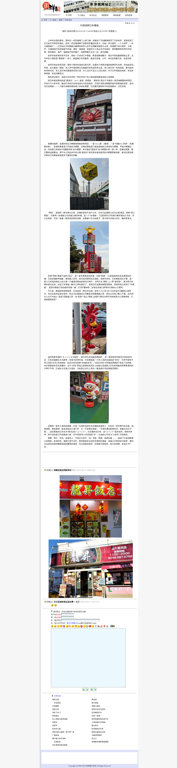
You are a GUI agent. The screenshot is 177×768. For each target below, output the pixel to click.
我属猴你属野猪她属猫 (100, 742)
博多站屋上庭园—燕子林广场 (63, 732)
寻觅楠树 (55, 706)
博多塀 (94, 699)
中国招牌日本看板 (98, 722)
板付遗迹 (95, 703)
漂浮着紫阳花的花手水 (100, 719)
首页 (45, 20)
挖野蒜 (54, 722)
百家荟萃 (105, 15)
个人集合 (81, 15)
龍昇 (60, 20)
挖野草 (54, 725)
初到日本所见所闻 (98, 709)
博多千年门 (56, 712)
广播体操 (55, 735)
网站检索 (117, 15)
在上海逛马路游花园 (59, 719)
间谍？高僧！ (97, 716)
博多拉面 (55, 699)
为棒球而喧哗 (97, 735)
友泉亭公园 (56, 729)
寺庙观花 (56, 703)
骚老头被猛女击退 (98, 732)
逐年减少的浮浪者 (59, 738)
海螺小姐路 (96, 706)
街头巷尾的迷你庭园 (59, 745)
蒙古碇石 (95, 725)
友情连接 (128, 15)
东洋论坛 (93, 15)
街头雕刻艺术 (97, 712)
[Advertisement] (89, 460)
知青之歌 (55, 709)
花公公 (94, 738)
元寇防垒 (56, 742)
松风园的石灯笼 (97, 729)
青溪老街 (55, 716)
